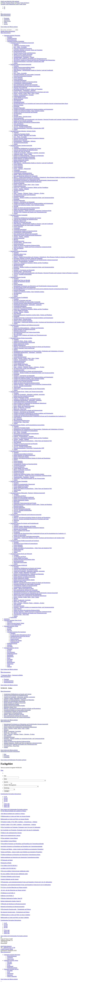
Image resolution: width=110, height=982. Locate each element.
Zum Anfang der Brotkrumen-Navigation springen (13, 760)
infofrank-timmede (6, 946)
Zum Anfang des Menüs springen (9, 26)
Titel (5, 776)
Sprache (6, 782)
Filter (2, 770)
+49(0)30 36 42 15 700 (9, 947)
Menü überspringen (6, 14)
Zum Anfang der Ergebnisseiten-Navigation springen (14, 809)
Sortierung (6, 788)
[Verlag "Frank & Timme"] (15, 2)
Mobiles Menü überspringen (8, 31)
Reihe (5, 779)
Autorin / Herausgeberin (10, 785)
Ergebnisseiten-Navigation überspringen (11, 794)
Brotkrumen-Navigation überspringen (10, 751)
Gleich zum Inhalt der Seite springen (10, 1)
